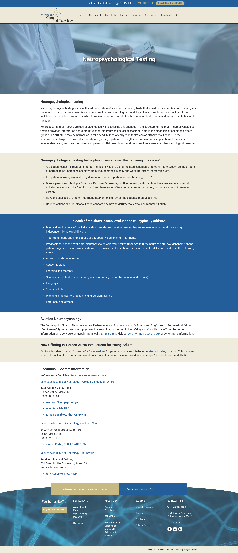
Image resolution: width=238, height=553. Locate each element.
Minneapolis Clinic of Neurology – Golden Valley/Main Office (77, 381)
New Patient (95, 15)
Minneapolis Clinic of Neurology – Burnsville (67, 453)
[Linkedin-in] (175, 529)
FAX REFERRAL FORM (92, 375)
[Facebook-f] (169, 529)
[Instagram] (180, 529)
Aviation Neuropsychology (144, 333)
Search (175, 15)
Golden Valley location (163, 351)
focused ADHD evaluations (89, 351)
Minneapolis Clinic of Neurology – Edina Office (68, 423)
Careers (81, 15)
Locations (166, 15)
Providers (136, 15)
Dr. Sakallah (47, 351)
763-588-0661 (107, 333)
